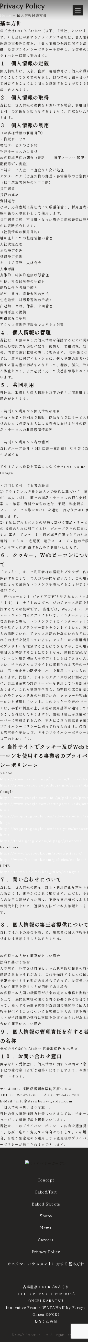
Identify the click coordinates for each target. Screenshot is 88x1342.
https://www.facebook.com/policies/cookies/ (43, 859)
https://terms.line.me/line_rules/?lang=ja (40, 871)
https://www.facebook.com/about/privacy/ (41, 853)
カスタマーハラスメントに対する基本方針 (45, 1264)
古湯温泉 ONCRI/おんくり (46, 1286)
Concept (46, 1180)
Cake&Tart (46, 1192)
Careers (46, 1240)
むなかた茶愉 (45, 1321)
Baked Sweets (46, 1204)
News (46, 1228)
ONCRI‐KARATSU (45, 1300)
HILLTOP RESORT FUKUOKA (46, 1293)
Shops (46, 1216)
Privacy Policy (46, 1252)
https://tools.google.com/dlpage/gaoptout (40, 840)
